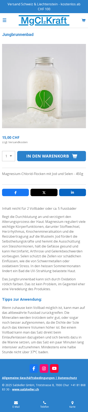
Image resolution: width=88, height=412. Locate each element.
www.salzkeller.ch (25, 389)
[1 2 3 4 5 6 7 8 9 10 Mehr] (8, 156)
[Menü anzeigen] (4, 20)
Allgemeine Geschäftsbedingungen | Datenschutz (39, 378)
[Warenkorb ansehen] (83, 20)
